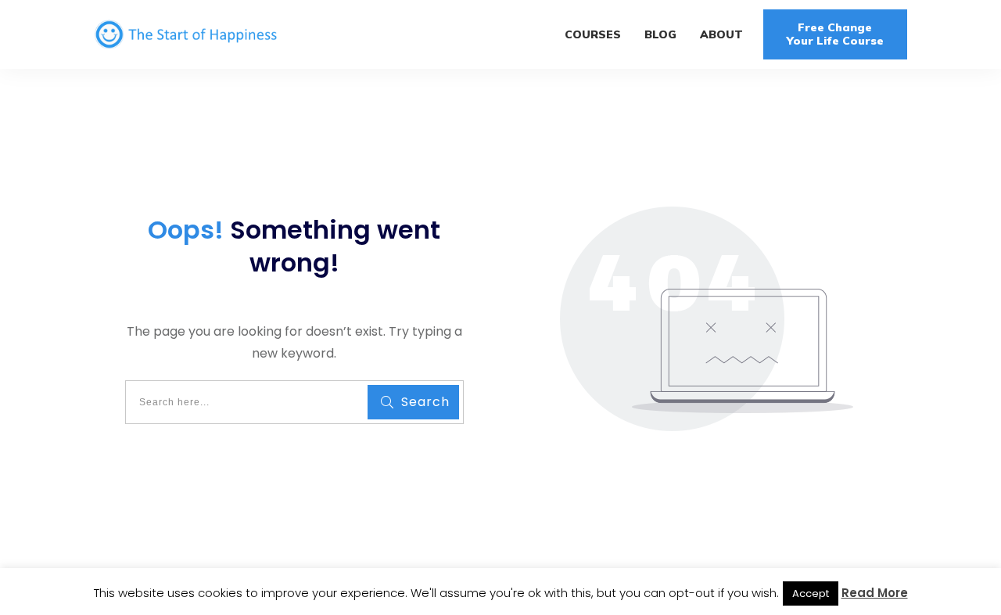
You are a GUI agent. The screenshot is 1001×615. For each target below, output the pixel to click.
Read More (874, 592)
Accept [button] (810, 593)
